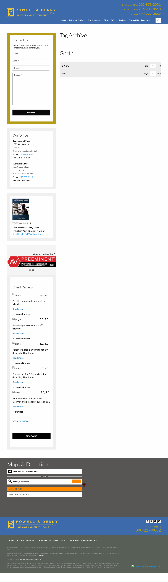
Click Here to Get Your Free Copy (27, 234)
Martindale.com (35, 560)
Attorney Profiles (76, 20)
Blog (106, 20)
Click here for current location (25, 472)
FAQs (113, 20)
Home (63, 20)
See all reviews (21, 422)
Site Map (41, 556)
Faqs (63, 541)
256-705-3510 (150, 9)
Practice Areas (94, 20)
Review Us (31, 437)
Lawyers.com (23, 560)
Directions (146, 20)
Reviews (122, 20)
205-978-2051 (150, 4)
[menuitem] (64, 21)
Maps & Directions (89, 541)
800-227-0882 (150, 14)
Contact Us (134, 20)
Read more (17, 310)
